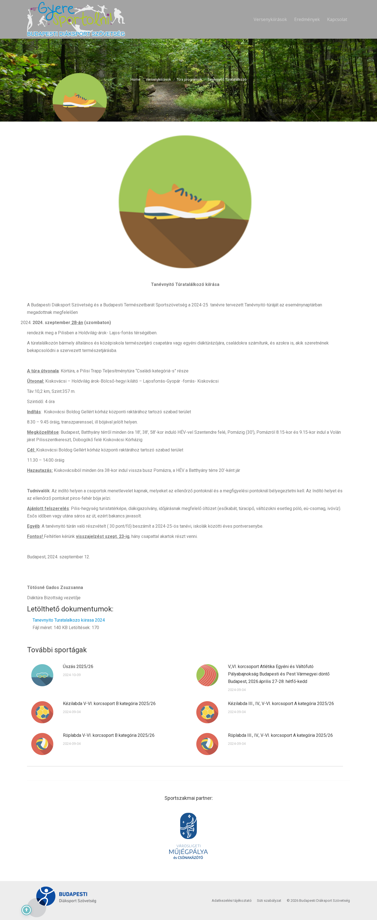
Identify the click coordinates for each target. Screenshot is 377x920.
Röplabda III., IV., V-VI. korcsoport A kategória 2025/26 (280, 735)
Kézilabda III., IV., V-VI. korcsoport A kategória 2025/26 (281, 703)
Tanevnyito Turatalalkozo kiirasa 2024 (69, 620)
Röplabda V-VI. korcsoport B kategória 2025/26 (109, 735)
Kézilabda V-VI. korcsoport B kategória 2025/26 (109, 703)
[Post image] (42, 675)
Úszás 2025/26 (78, 666)
